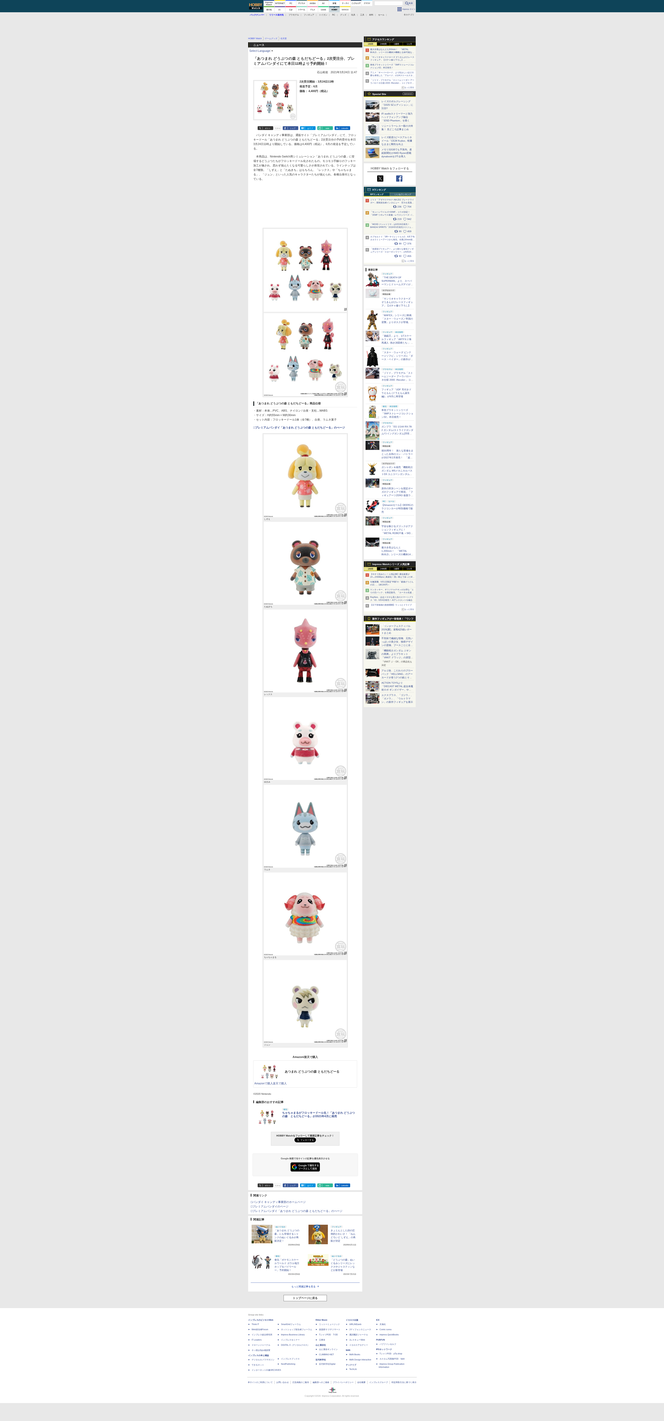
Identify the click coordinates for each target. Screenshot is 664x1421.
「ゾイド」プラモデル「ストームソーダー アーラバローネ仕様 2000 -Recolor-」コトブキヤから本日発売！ (392, 83)
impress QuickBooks (389, 1334)
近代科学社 (321, 1360)
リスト (278, 128)
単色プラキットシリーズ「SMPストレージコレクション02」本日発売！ (397, 413)
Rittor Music (322, 1320)
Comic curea (385, 1329)
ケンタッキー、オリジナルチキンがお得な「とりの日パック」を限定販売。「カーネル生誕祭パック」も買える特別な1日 (392, 592)
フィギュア (309, 15)
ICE (378, 1320)
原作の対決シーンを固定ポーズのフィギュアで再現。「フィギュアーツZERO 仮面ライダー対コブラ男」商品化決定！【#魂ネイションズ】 (397, 495)
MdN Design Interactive (360, 1360)
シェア (293, 128)
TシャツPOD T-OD (328, 1334)
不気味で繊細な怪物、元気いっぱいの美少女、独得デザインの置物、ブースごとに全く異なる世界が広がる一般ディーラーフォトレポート (397, 645)
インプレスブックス (290, 1359)
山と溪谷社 (321, 1345)
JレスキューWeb (357, 1340)
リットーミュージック (329, 1324)
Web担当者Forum (260, 1329)
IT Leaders (257, 1340)
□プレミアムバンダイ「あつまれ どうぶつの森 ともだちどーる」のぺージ (299, 427)
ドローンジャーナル (261, 1345)
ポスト (268, 128)
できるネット (258, 1365)
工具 (362, 15)
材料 (371, 15)
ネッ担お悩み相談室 (261, 1350)
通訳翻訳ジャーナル (358, 1334)
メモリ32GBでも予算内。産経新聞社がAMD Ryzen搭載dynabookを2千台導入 (396, 153)
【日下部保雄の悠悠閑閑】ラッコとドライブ (391, 605)
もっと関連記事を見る (303, 1286)
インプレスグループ (378, 1382)
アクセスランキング (383, 39)
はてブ (310, 128)
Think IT (255, 1324)
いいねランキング (403, 194)
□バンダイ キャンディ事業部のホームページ (278, 1202)
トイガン (323, 15)
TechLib (353, 1369)
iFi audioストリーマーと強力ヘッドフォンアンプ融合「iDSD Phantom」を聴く (397, 117)
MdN (348, 1350)
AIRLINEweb (355, 1324)
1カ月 (409, 44)
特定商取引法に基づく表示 (403, 1382)
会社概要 (361, 1382)
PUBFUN (380, 1340)
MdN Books (354, 1354)
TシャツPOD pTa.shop (391, 1353)
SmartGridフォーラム (291, 1324)
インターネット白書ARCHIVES (266, 1370)
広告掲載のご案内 (300, 1382)
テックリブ (351, 1365)
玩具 (353, 15)
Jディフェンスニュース (360, 1329)
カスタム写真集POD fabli (392, 1359)
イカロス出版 (352, 1320)
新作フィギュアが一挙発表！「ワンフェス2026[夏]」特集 (392, 619)
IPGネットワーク (384, 1349)
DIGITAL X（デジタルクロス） (295, 1345)
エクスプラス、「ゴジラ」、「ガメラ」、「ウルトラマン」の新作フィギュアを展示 (397, 698)
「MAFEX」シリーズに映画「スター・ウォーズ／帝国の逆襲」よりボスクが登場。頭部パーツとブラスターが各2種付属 (397, 322)
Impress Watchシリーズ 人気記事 (391, 564)
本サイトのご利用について (260, 1382)
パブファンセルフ (388, 1344)
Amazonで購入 (263, 1083)
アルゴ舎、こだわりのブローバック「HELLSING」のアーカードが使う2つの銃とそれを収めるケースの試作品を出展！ (397, 677)
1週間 (396, 44)
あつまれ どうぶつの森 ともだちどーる (312, 1071)
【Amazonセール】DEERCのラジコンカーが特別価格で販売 (397, 508)
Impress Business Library (293, 1334)
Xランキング (379, 189)
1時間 (370, 44)
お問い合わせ (282, 1382)
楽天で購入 (280, 1083)
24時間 (383, 44)
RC (333, 15)
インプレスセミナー (290, 1340)
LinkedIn (344, 128)
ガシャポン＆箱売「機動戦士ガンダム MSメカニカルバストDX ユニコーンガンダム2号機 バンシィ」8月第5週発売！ (397, 474)
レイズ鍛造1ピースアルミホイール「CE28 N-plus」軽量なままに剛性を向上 (396, 141)
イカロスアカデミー (358, 1345)
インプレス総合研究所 (262, 1334)
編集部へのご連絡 (321, 1382)
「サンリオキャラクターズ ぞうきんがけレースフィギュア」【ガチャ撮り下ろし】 (397, 302)
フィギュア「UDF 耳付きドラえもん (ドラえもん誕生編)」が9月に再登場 (396, 393)
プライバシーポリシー (343, 1382)
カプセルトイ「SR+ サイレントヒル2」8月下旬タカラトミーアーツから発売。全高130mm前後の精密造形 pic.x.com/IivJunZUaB (392, 239)
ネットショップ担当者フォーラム (296, 1329)
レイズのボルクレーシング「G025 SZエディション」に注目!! (397, 105)
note (327, 128)
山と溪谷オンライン (328, 1349)
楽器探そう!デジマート (329, 1329)
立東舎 (322, 1340)
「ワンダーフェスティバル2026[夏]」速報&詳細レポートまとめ (396, 629)
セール (381, 15)
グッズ (343, 15)
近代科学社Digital (327, 1364)
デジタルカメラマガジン (263, 1360)
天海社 (383, 1324)
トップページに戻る (305, 1298)
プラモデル (294, 15)
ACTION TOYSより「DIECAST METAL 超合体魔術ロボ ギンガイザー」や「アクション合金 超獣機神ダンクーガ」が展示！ (397, 689)
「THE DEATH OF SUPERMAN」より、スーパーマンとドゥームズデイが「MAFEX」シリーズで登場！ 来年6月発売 (396, 284)
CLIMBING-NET (326, 1354)
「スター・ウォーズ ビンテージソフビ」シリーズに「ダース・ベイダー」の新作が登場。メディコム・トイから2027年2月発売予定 (397, 359)
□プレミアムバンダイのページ (269, 1206)
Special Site (379, 94)
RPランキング (377, 194)
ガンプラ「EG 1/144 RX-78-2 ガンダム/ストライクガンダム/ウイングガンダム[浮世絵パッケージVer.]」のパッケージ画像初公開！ (397, 433)
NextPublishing (288, 1364)
